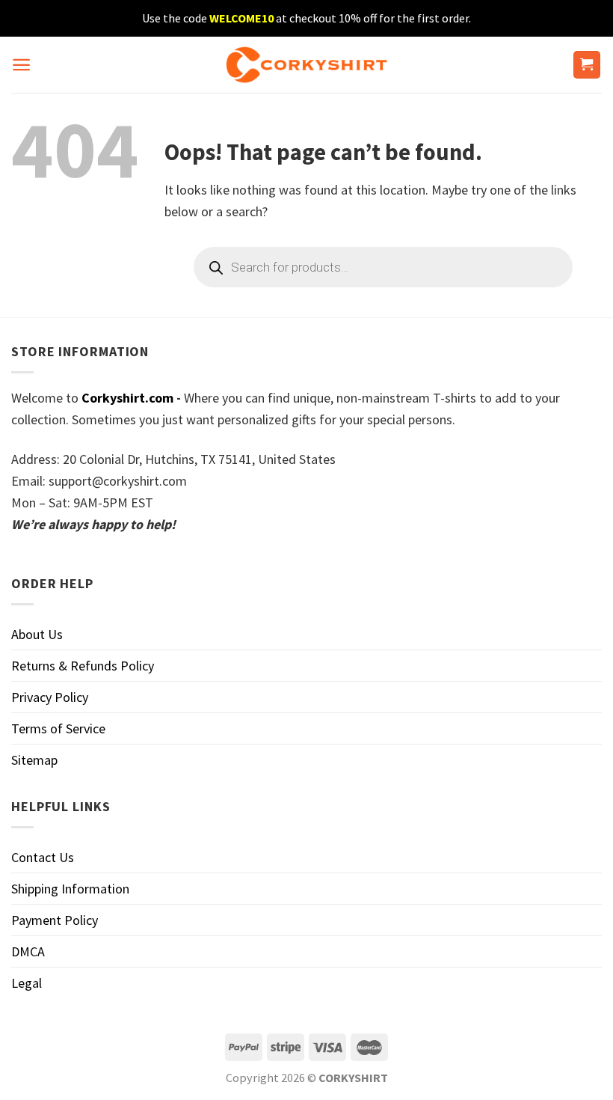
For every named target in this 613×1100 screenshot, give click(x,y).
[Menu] (21, 65)
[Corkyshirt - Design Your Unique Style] (307, 65)
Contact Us (42, 857)
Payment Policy (54, 920)
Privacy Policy (49, 697)
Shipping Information (70, 888)
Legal (26, 982)
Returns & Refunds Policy (82, 665)
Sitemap (34, 760)
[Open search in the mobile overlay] (383, 267)
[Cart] (587, 65)
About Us (37, 634)
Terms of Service (58, 728)
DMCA (28, 951)
